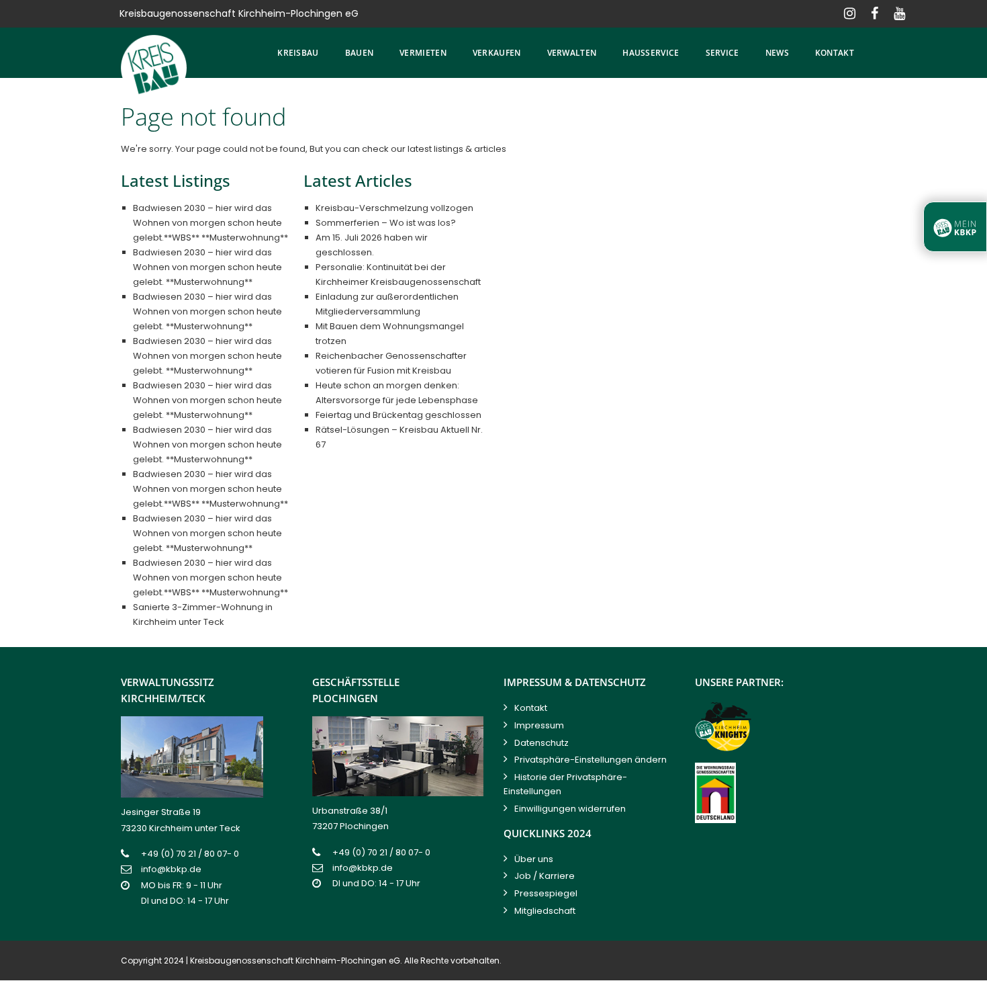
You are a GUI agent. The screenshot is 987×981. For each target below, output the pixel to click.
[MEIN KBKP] (955, 226)
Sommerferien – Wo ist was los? (386, 222)
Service (722, 52)
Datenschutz (541, 742)
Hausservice (650, 52)
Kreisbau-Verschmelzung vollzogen (394, 208)
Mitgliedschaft (544, 910)
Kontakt (834, 52)
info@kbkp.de (171, 869)
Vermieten (422, 52)
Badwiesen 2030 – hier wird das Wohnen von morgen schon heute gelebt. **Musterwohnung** (207, 267)
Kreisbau (297, 52)
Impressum (539, 725)
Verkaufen (497, 52)
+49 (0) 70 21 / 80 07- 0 (190, 853)
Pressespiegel (545, 893)
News (777, 52)
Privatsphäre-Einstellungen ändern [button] (590, 759)
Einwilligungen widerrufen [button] (570, 808)
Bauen (359, 52)
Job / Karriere (544, 875)
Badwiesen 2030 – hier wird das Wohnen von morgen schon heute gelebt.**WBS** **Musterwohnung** (210, 223)
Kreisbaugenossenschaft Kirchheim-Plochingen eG (295, 960)
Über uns (533, 859)
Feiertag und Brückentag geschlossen (398, 415)
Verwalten (572, 52)
